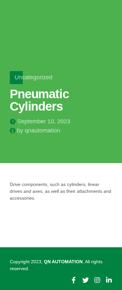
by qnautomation (38, 130)
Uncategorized (33, 77)
